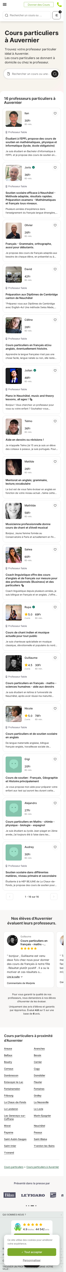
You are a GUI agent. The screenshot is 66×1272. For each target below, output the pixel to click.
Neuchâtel (39, 1125)
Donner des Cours (39, 5)
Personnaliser (32, 1260)
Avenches (39, 1048)
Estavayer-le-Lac (13, 1082)
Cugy (37, 1068)
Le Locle (38, 1108)
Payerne (8, 1132)
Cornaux (8, 1068)
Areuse (8, 1048)
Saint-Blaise (40, 1139)
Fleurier (38, 1082)
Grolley (37, 1095)
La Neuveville (41, 1102)
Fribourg (8, 1095)
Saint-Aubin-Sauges (15, 1139)
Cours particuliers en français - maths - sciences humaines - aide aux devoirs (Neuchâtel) (34, 942)
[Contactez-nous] (59, 4)
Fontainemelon (12, 1088)
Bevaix (37, 1055)
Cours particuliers (13, 1166)
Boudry (8, 1061)
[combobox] (27, 15)
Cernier (38, 1061)
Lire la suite (13, 976)
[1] (28, 1205)
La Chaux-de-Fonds (15, 1102)
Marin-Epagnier (42, 1115)
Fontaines (39, 1088)
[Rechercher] (55, 73)
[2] (32, 1205)
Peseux (38, 1132)
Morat (7, 1125)
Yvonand (9, 1152)
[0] (26, 1205)
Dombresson (11, 1075)
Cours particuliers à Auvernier (42, 1166)
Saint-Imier (10, 1145)
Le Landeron (11, 1108)
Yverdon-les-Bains (44, 1145)
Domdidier (39, 1075)
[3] (35, 1205)
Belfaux (8, 1055)
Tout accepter (33, 1252)
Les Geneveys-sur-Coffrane (15, 1117)
